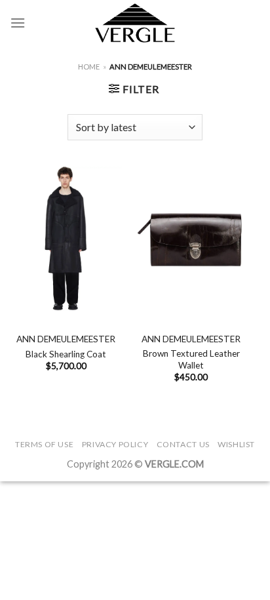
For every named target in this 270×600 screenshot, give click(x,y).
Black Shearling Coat (66, 354)
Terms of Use (44, 444)
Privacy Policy (115, 444)
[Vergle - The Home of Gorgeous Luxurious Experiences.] (135, 23)
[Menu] (18, 23)
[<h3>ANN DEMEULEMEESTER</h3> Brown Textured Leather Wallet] (191, 239)
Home (89, 66)
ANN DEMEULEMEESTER (65, 339)
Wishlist (236, 444)
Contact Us (183, 444)
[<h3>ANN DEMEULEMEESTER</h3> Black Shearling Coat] (66, 239)
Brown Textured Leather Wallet (191, 359)
